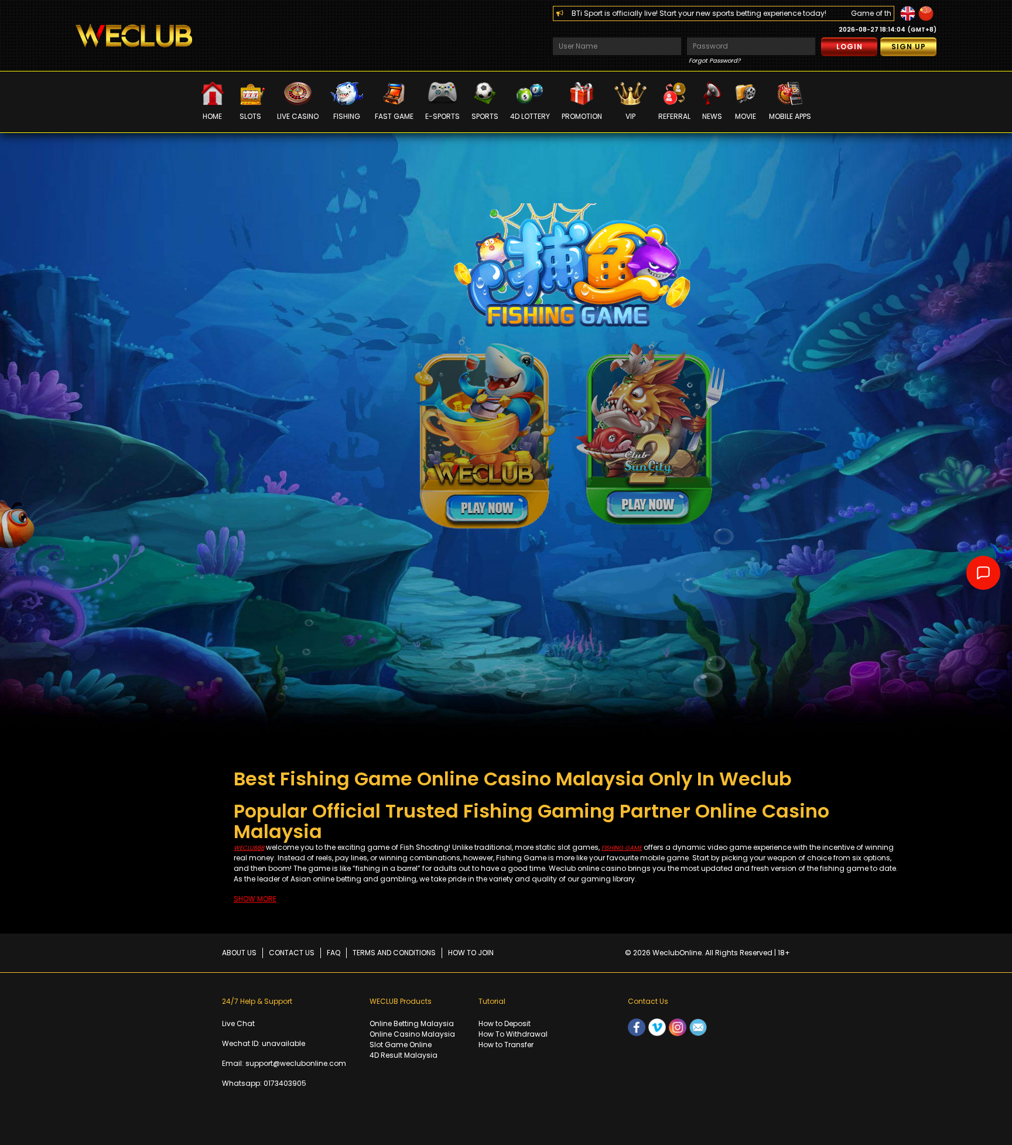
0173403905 (285, 1083)
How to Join (471, 953)
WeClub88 (249, 847)
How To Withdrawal (513, 1034)
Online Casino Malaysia (412, 1034)
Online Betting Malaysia (412, 1023)
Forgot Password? (714, 60)
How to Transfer (506, 1045)
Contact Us (291, 953)
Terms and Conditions (394, 953)
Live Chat (238, 1023)
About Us (239, 953)
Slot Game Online (401, 1045)
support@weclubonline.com (295, 1063)
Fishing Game (621, 847)
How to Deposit (504, 1023)
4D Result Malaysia (403, 1055)
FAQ (333, 953)
